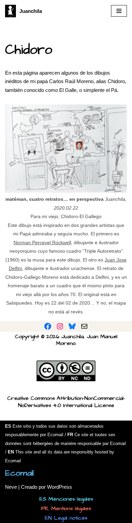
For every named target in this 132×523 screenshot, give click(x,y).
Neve (11, 487)
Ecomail (19, 473)
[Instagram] (60, 326)
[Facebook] (48, 326)
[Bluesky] (72, 326)
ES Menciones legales (66, 499)
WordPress (59, 487)
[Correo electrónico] (84, 326)
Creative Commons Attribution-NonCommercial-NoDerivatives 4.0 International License (66, 401)
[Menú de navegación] (119, 11)
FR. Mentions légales (66, 508)
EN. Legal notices (66, 518)
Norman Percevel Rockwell (42, 242)
